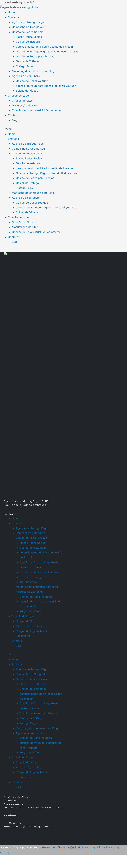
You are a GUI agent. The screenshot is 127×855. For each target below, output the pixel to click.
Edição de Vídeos (27, 90)
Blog (15, 120)
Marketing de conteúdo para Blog (33, 71)
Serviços (13, 17)
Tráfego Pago (24, 66)
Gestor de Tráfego (27, 61)
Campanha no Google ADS (28, 27)
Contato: (13, 115)
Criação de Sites (22, 100)
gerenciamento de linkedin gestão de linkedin (44, 46)
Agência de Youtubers (26, 76)
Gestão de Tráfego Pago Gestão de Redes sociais (47, 51)
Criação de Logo (18, 95)
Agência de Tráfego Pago (28, 22)
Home (11, 12)
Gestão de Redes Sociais (27, 32)
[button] (63, 129)
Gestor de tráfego (53, 847)
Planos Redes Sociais (29, 36)
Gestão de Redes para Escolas (35, 56)
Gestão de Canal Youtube (32, 81)
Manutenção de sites (25, 105)
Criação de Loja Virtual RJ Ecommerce (36, 110)
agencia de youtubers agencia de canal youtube (46, 85)
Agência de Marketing (81, 847)
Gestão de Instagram (29, 41)
